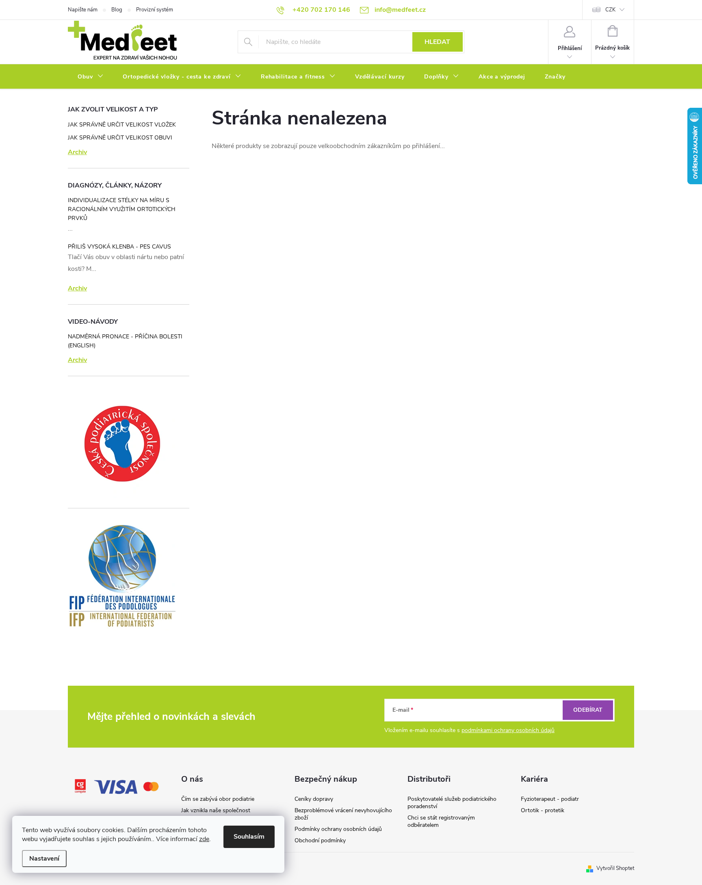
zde (204, 839)
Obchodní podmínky (320, 840)
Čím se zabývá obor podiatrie (217, 799)
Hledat (437, 41)
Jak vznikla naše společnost (215, 810)
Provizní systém (154, 9)
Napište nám (83, 9)
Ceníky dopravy (314, 799)
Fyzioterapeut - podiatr (550, 799)
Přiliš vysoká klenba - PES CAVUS (119, 247)
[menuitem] (90, 76)
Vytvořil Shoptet (615, 868)
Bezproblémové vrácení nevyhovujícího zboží (343, 814)
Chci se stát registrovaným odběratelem (441, 821)
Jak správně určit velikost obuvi (120, 138)
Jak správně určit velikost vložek (122, 125)
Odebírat (587, 710)
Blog (116, 9)
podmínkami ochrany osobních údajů (508, 730)
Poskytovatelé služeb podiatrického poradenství (451, 802)
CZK (610, 9)
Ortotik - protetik (542, 810)
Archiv (77, 152)
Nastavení (44, 858)
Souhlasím (249, 836)
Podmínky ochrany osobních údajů (338, 829)
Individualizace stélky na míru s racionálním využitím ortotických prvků (122, 209)
